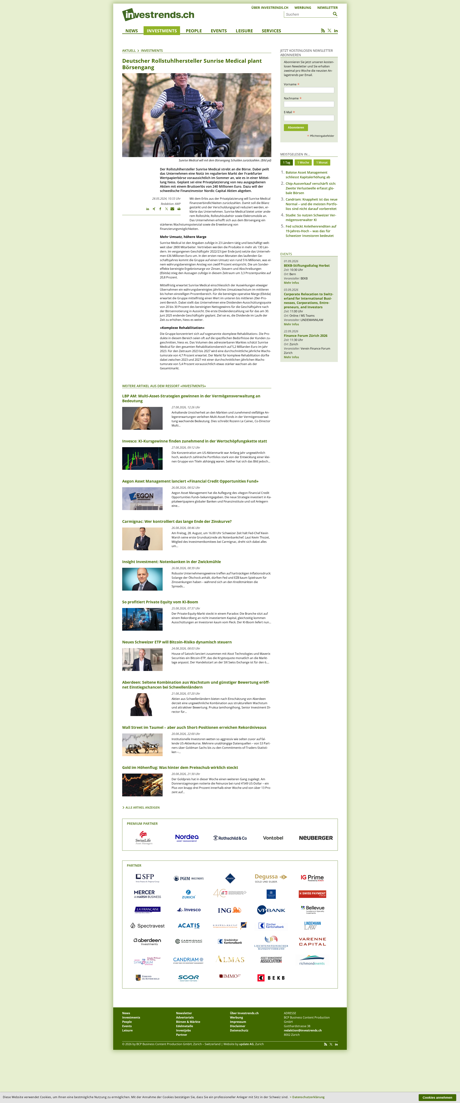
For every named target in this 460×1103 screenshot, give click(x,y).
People (194, 31)
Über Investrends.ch (269, 7)
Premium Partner (142, 823)
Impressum (238, 1022)
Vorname (292, 84)
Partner (134, 865)
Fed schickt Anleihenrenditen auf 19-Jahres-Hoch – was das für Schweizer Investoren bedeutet (311, 231)
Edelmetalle (184, 1026)
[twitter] (165, 210)
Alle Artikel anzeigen (143, 808)
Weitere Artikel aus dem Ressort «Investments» (164, 386)
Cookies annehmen (437, 1097)
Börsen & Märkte (188, 1022)
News (131, 31)
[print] (177, 210)
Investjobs (183, 1030)
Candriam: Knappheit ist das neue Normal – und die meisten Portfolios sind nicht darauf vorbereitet (311, 204)
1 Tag (286, 162)
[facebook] (158, 210)
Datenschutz (239, 1030)
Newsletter (327, 7)
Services (271, 31)
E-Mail (289, 111)
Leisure (244, 31)
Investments (162, 31)
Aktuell (129, 50)
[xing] (152, 210)
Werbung (303, 7)
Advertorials (185, 1017)
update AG (246, 1044)
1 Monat (322, 162)
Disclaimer (237, 1026)
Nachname (293, 98)
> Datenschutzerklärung (307, 1097)
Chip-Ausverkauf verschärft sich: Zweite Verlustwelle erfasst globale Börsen (311, 188)
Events (219, 31)
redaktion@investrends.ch (303, 1030)
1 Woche (303, 162)
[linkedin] (146, 210)
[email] (171, 210)
